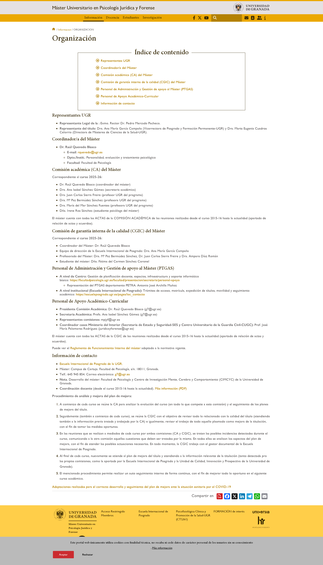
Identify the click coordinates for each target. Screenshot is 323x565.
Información (93, 17)
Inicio (54, 29)
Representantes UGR (115, 61)
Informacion (64, 29)
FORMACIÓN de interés (229, 511)
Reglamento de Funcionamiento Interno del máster (105, 348)
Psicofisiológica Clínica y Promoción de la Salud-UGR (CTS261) (193, 515)
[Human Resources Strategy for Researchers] (261, 522)
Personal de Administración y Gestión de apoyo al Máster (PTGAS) (147, 89)
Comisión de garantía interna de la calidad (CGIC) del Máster (143, 82)
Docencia (112, 17)
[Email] (264, 496)
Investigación (152, 17)
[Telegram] (250, 496)
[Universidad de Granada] (251, 8)
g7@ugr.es (122, 374)
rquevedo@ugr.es (90, 152)
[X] (235, 496)
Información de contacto (118, 103)
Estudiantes (131, 17)
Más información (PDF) (171, 388)
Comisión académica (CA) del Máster (127, 75)
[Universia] (261, 512)
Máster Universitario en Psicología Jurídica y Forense (103, 7)
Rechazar (87, 554)
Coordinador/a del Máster (119, 68)
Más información (162, 548)
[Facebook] (227, 496)
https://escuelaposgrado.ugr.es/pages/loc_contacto (110, 294)
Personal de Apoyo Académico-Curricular (130, 96)
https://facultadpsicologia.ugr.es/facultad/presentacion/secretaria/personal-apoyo (125, 280)
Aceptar (63, 554)
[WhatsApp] (257, 496)
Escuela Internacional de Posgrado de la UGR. (91, 364)
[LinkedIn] (242, 496)
